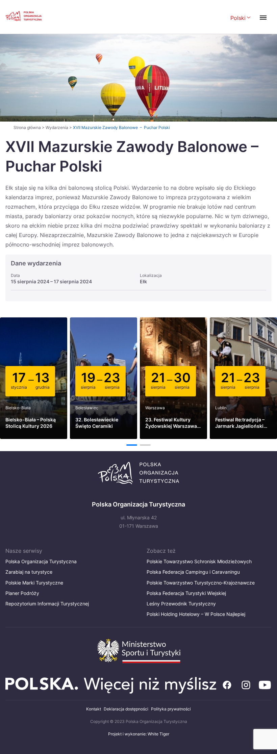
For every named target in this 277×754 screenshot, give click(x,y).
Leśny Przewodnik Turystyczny (181, 603)
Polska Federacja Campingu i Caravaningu (193, 572)
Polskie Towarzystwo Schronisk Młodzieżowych (199, 561)
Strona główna (27, 127)
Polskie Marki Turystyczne (34, 583)
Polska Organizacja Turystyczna (41, 561)
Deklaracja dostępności (126, 708)
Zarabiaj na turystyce (28, 572)
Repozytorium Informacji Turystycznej (47, 603)
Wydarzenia (57, 127)
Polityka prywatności (171, 708)
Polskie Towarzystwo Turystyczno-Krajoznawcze (201, 583)
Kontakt (93, 708)
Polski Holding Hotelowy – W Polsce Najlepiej (196, 614)
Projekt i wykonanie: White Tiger (138, 733)
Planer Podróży (22, 593)
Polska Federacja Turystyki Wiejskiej (186, 593)
